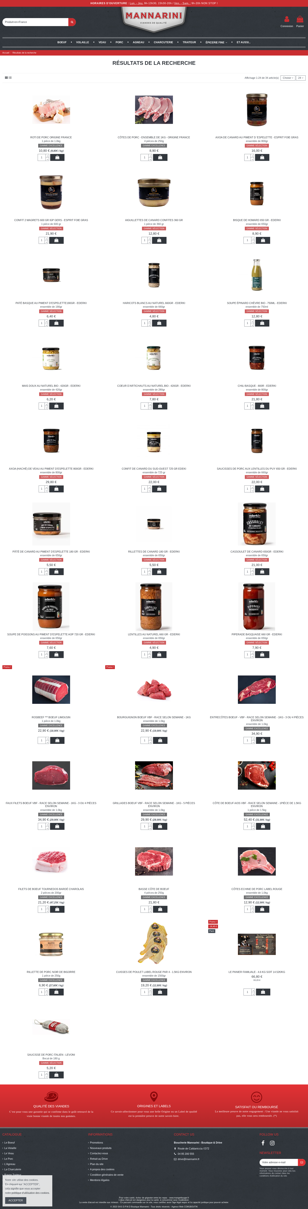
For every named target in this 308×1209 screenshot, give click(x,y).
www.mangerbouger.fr (179, 1198)
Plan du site (96, 1164)
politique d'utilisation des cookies (30, 1193)
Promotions (96, 1142)
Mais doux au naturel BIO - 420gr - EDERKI (51, 385)
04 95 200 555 (186, 1153)
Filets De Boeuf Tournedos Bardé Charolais (51, 889)
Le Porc (8, 1158)
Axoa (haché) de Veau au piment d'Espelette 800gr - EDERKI (51, 468)
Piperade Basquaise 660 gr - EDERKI (257, 634)
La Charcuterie (12, 1169)
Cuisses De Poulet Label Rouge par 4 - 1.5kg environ (154, 972)
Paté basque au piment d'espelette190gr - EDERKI (51, 303)
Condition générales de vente (107, 1174)
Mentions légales (99, 1180)
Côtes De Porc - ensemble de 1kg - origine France (154, 137)
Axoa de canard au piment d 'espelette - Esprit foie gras (256, 137)
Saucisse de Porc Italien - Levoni (51, 1054)
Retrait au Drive (99, 1158)
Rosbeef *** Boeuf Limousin (51, 717)
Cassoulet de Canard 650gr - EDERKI (257, 551)
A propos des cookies (102, 1169)
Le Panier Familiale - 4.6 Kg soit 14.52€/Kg (257, 972)
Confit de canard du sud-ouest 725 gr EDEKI (154, 468)
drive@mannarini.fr (188, 1159)
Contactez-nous (99, 1153)
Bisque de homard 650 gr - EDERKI (257, 220)
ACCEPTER (16, 1200)
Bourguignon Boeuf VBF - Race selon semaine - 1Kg (154, 717)
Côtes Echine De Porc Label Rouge (256, 889)
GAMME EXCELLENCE (51, 145)
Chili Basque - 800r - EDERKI (257, 385)
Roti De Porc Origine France (51, 137)
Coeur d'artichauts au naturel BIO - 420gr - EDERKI (154, 385)
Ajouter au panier (57, 157)
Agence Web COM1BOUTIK (184, 1206)
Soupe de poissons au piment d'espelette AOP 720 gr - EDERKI (51, 634)
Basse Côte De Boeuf (154, 889)
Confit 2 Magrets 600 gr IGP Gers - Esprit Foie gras (51, 220)
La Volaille (10, 1148)
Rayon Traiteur (12, 1174)
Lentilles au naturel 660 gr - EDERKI (154, 634)
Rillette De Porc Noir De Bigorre (51, 972)
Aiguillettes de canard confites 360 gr (154, 220)
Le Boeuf (9, 1142)
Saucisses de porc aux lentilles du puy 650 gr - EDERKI (257, 468)
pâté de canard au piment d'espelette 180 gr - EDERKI (51, 551)
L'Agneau (9, 1164)
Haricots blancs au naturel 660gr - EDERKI (154, 303)
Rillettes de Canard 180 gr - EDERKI (154, 551)
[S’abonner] (302, 1162)
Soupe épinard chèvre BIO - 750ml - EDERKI (257, 303)
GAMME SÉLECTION (257, 145)
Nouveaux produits (100, 1148)
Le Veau (9, 1153)
